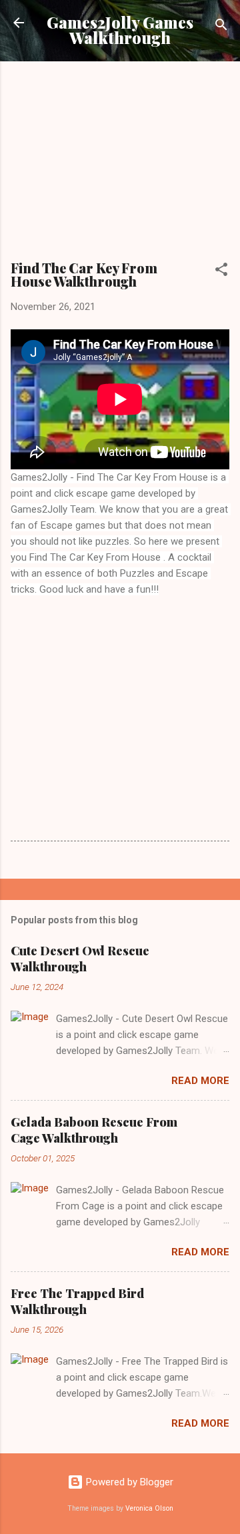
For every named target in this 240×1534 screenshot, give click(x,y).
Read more (200, 1081)
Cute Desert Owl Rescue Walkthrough (80, 959)
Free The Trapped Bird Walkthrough (77, 1301)
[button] (221, 271)
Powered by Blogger (128, 1482)
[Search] (221, 27)
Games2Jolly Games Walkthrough (120, 30)
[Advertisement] (124, 165)
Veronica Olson (149, 1508)
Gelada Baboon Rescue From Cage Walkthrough (94, 1130)
